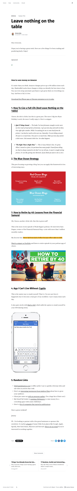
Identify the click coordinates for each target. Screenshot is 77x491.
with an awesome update (36, 396)
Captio (42, 288)
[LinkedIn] (62, 441)
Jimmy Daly (18, 33)
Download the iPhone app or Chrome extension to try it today (32, 99)
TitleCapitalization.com (22, 386)
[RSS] (17, 487)
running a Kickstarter (37, 399)
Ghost (53, 487)
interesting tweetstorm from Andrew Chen (35, 391)
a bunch (29, 424)
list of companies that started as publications (35, 404)
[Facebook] (59, 441)
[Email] (64, 441)
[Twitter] (72, 3)
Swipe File (19, 441)
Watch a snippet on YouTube (21, 243)
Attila (61, 487)
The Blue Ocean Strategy (26, 158)
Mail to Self (31, 305)
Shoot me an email (51, 426)
